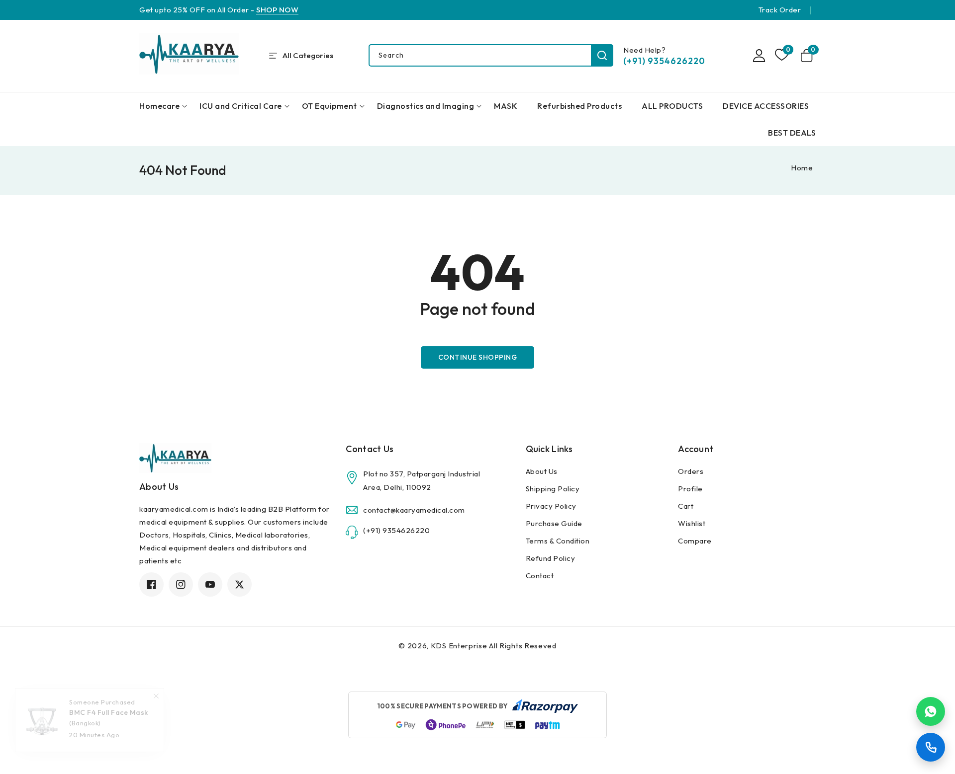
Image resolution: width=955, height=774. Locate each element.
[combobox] (491, 55)
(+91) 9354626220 (664, 61)
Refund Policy (550, 558)
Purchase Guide (554, 523)
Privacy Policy (551, 506)
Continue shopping (477, 357)
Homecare (159, 106)
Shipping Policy (553, 488)
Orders (690, 471)
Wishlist (691, 523)
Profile (690, 488)
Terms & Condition (558, 540)
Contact (540, 575)
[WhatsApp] (930, 711)
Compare (695, 540)
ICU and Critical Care (240, 106)
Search (602, 55)
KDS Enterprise (459, 645)
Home (802, 167)
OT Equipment (329, 106)
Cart (685, 506)
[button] (808, 56)
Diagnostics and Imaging (426, 106)
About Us (542, 471)
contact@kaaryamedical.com (414, 510)
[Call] (930, 747)
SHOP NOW (277, 9)
